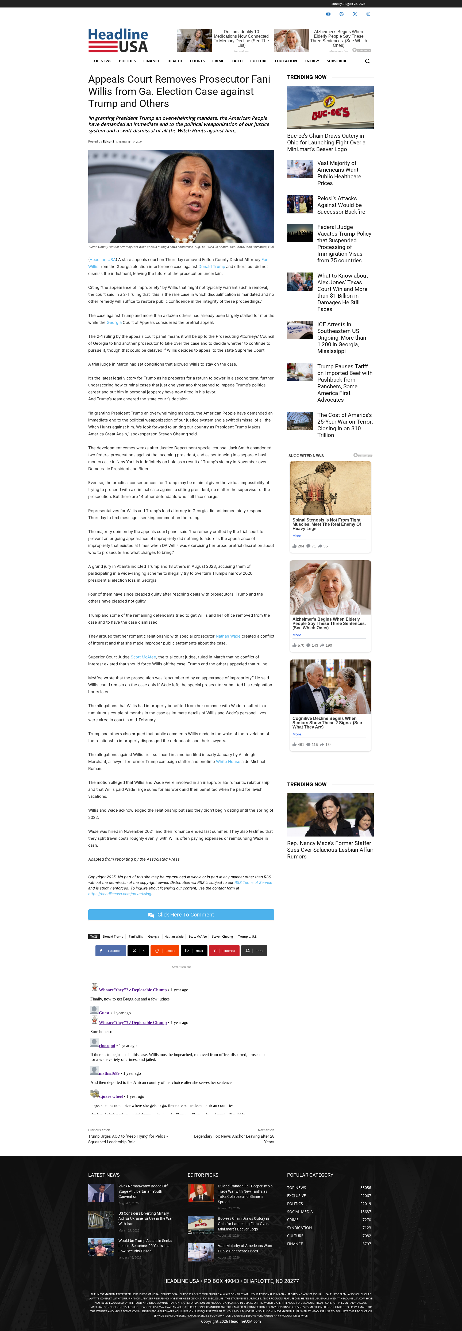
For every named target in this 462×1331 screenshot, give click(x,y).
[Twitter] (355, 14)
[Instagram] (368, 14)
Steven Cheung (222, 936)
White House (227, 761)
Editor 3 (108, 141)
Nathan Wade (228, 636)
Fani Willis (136, 936)
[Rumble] (341, 14)
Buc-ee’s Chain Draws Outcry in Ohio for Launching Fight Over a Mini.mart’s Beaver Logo (326, 142)
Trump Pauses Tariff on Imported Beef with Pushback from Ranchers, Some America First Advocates (345, 383)
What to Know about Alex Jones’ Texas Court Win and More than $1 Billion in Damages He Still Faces (342, 292)
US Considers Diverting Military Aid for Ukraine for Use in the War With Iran (145, 1218)
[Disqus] (181, 1047)
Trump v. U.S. (247, 936)
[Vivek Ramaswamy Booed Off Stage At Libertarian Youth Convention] (101, 1193)
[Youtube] (328, 14)
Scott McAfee (143, 656)
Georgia (114, 322)
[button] (367, 61)
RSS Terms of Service (253, 882)
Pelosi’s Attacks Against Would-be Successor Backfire (341, 205)
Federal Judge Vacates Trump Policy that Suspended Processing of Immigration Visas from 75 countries (344, 244)
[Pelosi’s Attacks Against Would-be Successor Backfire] (300, 204)
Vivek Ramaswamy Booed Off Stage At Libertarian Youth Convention (143, 1191)
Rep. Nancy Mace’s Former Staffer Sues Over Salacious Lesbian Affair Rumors (330, 850)
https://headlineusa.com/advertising (119, 893)
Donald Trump (211, 266)
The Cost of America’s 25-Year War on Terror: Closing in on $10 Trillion (345, 425)
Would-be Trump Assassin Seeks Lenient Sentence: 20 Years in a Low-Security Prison (145, 1245)
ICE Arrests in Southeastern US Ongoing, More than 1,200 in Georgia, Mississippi (341, 337)
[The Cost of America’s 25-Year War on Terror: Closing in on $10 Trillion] (300, 421)
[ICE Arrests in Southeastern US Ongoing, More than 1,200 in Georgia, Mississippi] (300, 330)
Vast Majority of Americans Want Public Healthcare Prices (339, 173)
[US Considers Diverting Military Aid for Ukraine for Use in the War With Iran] (101, 1220)
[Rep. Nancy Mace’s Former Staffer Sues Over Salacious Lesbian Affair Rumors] (330, 815)
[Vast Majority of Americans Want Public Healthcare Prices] (300, 169)
